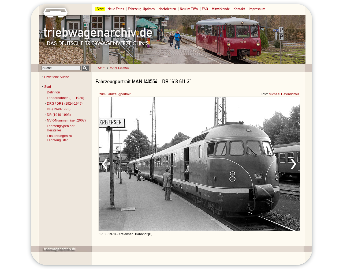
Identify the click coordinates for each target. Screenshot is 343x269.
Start (100, 9)
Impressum (257, 9)
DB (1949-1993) (58, 109)
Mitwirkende (221, 9)
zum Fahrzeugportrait (115, 94)
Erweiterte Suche (56, 77)
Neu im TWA (189, 9)
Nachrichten (167, 9)
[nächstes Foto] (246, 163)
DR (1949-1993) (59, 115)
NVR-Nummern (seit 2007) (66, 120)
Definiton (53, 92)
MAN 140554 (119, 68)
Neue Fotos (115, 9)
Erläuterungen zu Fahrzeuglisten (59, 138)
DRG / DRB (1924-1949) (65, 103)
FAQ (205, 9)
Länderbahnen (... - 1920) (65, 98)
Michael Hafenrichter (284, 94)
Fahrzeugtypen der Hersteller (60, 128)
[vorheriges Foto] (150, 163)
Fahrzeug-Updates (141, 9)
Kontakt (239, 9)
